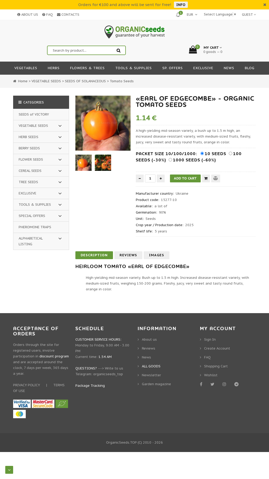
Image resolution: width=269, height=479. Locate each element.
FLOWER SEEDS (31, 159)
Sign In (210, 339)
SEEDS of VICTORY (34, 114)
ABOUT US (29, 14)
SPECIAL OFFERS (32, 216)
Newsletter (151, 375)
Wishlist (211, 375)
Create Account (217, 348)
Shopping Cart (216, 366)
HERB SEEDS (28, 137)
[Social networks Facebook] (202, 384)
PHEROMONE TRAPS (35, 227)
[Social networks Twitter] (213, 384)
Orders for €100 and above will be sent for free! (124, 4)
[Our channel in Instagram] (225, 384)
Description (94, 255)
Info (180, 4)
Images (156, 255)
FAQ (49, 14)
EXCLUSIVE (27, 193)
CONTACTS (69, 14)
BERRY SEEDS (29, 148)
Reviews (128, 255)
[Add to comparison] (215, 178)
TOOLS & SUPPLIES (35, 204)
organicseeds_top (108, 374)
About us (149, 339)
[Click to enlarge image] (103, 123)
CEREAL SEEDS (30, 170)
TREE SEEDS (28, 182)
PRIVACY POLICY (26, 385)
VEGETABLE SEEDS (33, 125)
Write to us (114, 368)
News (146, 357)
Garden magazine (156, 384)
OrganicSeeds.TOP (121, 442)
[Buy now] (206, 178)
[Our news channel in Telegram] (237, 384)
